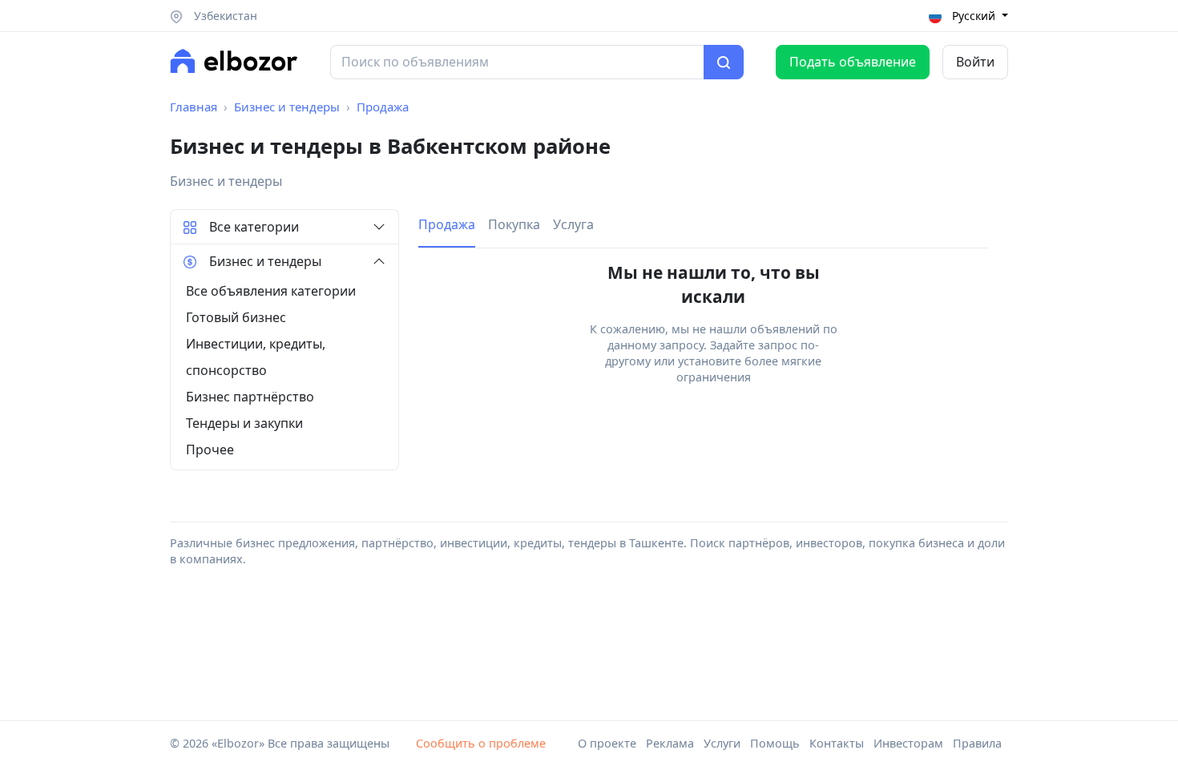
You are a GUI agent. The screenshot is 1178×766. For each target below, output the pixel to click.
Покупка (514, 224)
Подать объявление (852, 62)
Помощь (775, 743)
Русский (973, 15)
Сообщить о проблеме (481, 743)
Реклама (670, 743)
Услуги (722, 743)
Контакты (836, 743)
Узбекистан (224, 15)
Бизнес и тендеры (287, 107)
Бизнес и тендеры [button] (265, 261)
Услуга (573, 224)
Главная (193, 107)
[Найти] (724, 62)
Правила (977, 743)
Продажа (383, 107)
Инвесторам (908, 743)
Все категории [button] (254, 227)
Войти (975, 62)
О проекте (607, 743)
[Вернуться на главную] (234, 61)
